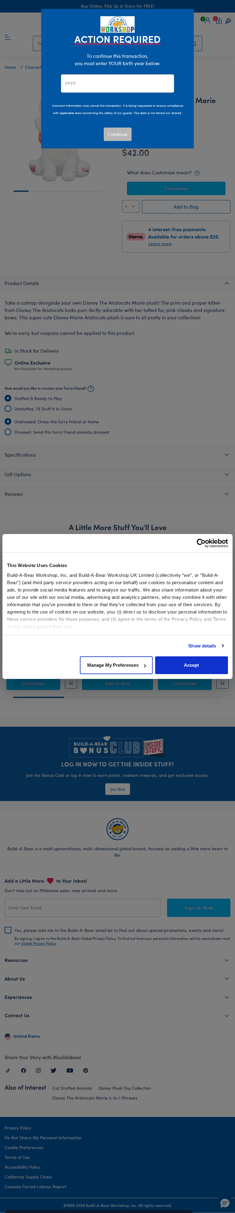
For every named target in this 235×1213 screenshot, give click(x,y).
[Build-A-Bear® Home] (117, 23)
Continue (118, 134)
